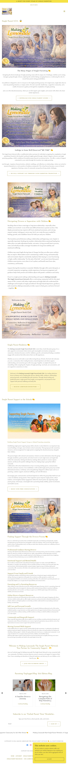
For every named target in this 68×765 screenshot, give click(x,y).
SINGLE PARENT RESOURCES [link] (14, 759)
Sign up (54, 724)
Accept (49, 759)
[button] (64, 11)
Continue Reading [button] (23, 704)
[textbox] (26, 724)
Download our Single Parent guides (34, 98)
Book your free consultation (23, 489)
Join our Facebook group (34, 663)
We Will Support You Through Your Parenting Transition (34, 173)
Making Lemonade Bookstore (25, 386)
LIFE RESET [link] (19, 756)
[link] (7, 11)
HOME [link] (12, 756)
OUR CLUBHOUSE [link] (28, 759)
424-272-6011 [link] (34, 5)
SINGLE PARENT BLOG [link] (29, 756)
